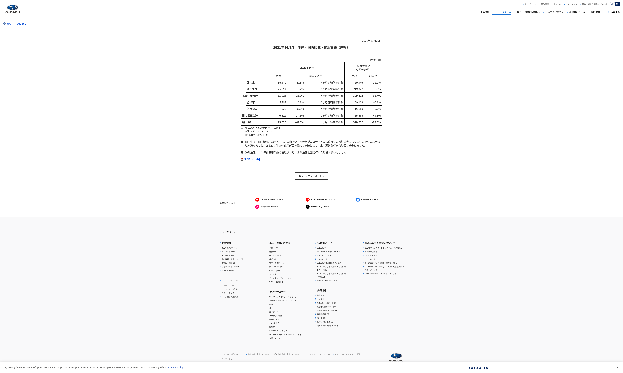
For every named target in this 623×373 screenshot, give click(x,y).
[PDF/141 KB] (252, 159)
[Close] (617, 367)
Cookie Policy (175, 367)
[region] (311, 367)
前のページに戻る (17, 23)
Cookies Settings (478, 367)
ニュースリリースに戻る (311, 175)
